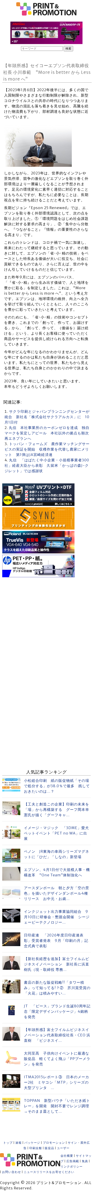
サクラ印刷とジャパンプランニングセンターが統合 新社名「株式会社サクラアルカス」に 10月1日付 (47, 416)
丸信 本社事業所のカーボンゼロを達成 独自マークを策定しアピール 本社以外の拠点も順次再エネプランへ (47, 433)
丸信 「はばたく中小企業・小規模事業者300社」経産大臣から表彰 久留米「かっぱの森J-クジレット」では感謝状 (47, 465)
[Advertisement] (46, 625)
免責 (85, 1161)
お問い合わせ (11, 1172)
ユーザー (63, 1148)
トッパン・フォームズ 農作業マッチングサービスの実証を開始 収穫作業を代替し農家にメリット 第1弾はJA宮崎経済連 (47, 449)
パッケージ (32, 1142)
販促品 (49, 1148)
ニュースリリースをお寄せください (49, 1172)
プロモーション (54, 1142)
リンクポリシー (71, 1166)
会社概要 (66, 1155)
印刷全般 (35, 1148)
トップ (8, 1142)
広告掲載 (72, 1161)
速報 (18, 1142)
